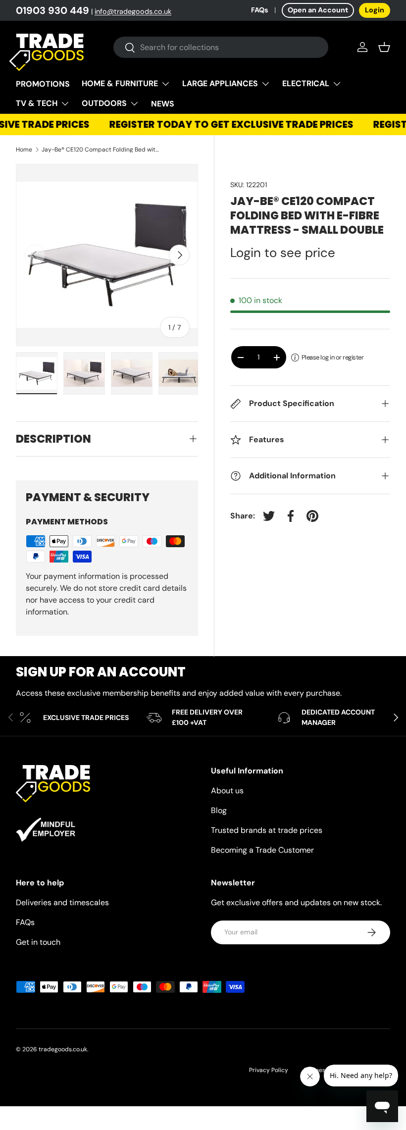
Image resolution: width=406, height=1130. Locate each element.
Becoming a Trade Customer (262, 850)
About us (227, 790)
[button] (384, 47)
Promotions (43, 84)
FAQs (259, 9)
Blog (219, 810)
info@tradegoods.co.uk (133, 11)
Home (24, 150)
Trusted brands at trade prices (266, 830)
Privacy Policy (268, 1070)
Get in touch (38, 942)
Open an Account (318, 9)
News (162, 104)
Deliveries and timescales (62, 902)
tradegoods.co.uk (63, 1049)
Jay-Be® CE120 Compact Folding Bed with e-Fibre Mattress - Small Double (101, 150)
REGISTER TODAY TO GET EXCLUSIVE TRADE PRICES (228, 124)
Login (374, 9)
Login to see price (282, 252)
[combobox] (221, 47)
